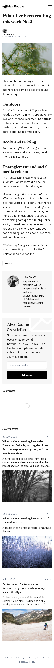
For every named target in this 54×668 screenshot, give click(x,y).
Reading (8, 263)
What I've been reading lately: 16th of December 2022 (25, 520)
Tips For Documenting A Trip (19, 110)
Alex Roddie (8, 34)
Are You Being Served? (16, 148)
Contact (46, 658)
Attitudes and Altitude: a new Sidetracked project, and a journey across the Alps (23, 588)
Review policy (34, 658)
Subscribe (27, 375)
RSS (17, 658)
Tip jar (24, 658)
